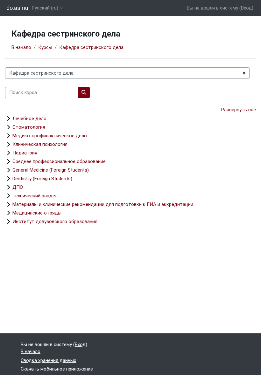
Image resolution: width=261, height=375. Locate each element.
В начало (21, 47)
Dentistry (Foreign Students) (42, 178)
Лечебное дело (29, 118)
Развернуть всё (238, 109)
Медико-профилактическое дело (49, 136)
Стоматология (28, 127)
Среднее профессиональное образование (59, 161)
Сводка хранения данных (48, 360)
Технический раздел (35, 196)
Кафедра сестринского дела (91, 47)
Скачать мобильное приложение (57, 369)
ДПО (17, 187)
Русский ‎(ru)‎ (45, 8)
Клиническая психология (39, 144)
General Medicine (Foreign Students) (50, 170)
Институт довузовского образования (54, 221)
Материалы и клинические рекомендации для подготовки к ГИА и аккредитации (102, 204)
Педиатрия (24, 153)
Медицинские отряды (36, 213)
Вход (246, 8)
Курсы (45, 47)
